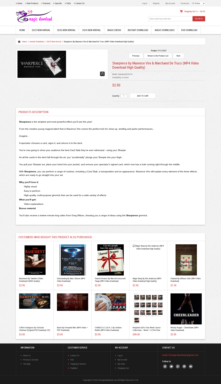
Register (156, 3)
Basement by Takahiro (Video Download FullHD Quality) (31, 279)
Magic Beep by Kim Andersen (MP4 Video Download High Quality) (147, 279)
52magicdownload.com (107, 380)
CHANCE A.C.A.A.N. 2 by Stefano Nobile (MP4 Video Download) (108, 329)
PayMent (73, 368)
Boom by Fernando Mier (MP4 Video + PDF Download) (72, 329)
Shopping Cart (123, 368)
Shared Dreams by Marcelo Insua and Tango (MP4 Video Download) (110, 279)
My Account (170, 3)
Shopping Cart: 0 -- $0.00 (194, 11)
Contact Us (80, 3)
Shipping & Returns (78, 363)
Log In (144, 3)
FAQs (68, 3)
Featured (46, 3)
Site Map (26, 363)
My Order (121, 363)
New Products (32, 3)
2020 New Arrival (53, 41)
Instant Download (37, 41)
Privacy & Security (30, 359)
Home (19, 3)
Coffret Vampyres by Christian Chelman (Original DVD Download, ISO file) (34, 330)
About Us (27, 355)
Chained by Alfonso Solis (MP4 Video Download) (186, 279)
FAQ (72, 359)
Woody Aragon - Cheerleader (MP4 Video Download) (185, 329)
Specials (58, 3)
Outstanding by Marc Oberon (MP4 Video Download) (71, 279)
